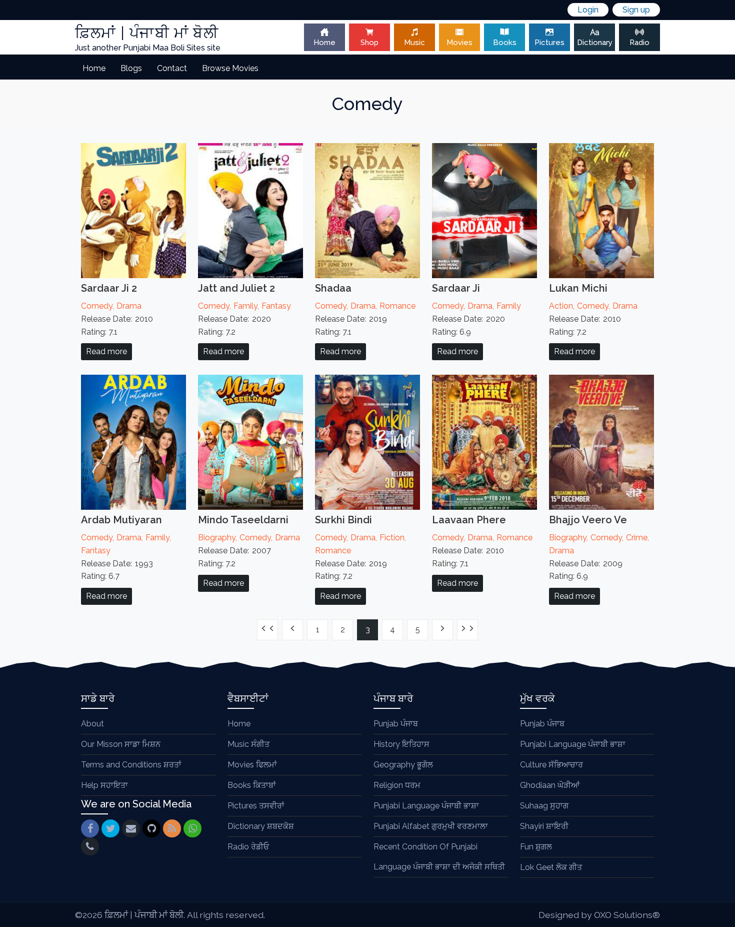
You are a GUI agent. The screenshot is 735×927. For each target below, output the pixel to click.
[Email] (131, 828)
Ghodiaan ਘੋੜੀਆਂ (550, 785)
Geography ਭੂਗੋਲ (403, 764)
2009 (612, 563)
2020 (261, 319)
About (92, 723)
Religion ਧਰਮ (397, 785)
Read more (106, 351)
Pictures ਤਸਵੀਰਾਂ (256, 805)
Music (414, 42)
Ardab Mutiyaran (121, 520)
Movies (459, 42)
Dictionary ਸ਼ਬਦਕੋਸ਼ (261, 826)
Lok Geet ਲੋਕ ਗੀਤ (551, 867)
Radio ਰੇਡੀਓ (248, 846)
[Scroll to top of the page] (720, 919)
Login (588, 10)
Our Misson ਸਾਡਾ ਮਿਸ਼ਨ (120, 744)
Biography (217, 537)
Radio (640, 42)
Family (246, 306)
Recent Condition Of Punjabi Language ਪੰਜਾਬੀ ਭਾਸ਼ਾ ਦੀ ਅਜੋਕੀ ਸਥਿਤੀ (439, 856)
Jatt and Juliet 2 (236, 288)
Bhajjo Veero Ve (588, 520)
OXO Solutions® (627, 914)
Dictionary (594, 42)
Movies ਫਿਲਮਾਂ (252, 764)
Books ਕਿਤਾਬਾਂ (252, 785)
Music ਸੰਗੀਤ (249, 744)
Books (504, 42)
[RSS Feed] (172, 828)
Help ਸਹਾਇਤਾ (104, 785)
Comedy (96, 306)
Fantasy (276, 306)
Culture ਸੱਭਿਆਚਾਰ (551, 764)
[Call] (90, 846)
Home (325, 42)
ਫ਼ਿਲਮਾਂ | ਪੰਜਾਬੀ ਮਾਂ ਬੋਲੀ (144, 914)
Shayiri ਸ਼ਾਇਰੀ (544, 826)
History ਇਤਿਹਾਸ (402, 744)
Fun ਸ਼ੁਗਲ (536, 846)
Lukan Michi (578, 288)
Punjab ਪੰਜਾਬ (396, 723)
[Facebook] (90, 828)
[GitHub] (151, 828)
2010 (144, 319)
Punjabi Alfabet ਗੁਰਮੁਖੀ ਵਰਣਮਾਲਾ (431, 826)
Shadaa (333, 288)
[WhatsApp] (193, 828)
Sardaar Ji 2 (109, 288)
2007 (261, 550)
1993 (144, 563)
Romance (398, 306)
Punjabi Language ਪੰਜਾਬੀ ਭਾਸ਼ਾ (426, 805)
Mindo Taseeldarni (243, 520)
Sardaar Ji (456, 288)
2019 (378, 319)
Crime (637, 537)
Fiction (392, 537)
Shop (369, 42)
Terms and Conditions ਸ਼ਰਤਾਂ (131, 764)
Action (561, 306)
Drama (129, 306)
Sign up (636, 10)
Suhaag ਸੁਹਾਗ (544, 805)
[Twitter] (111, 828)
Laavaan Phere (469, 520)
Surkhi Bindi (343, 520)
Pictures (549, 42)
